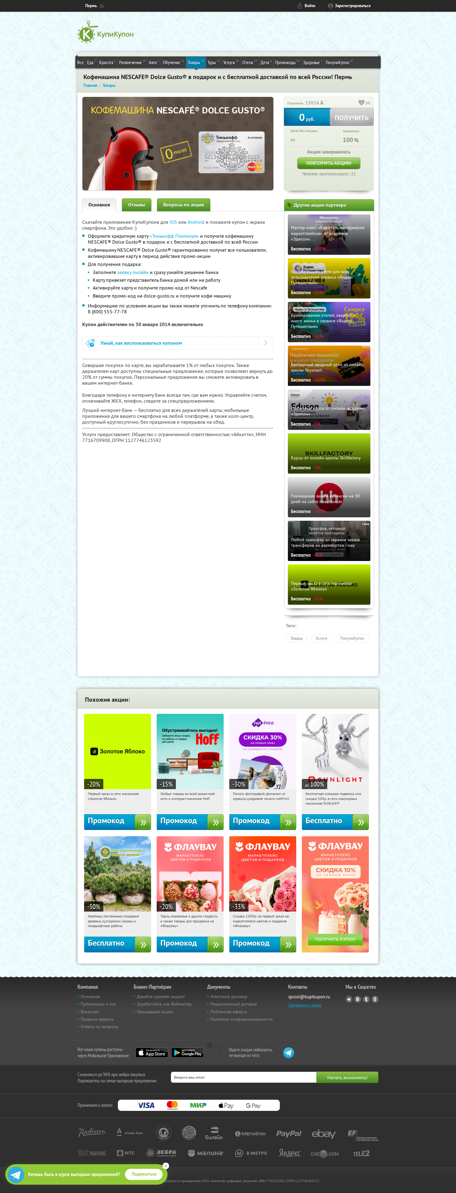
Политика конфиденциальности (241, 1019)
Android (197, 222)
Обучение (173, 62)
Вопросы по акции (183, 204)
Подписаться (144, 1174)
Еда (91, 62)
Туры (214, 62)
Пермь (91, 5)
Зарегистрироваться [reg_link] (353, 5)
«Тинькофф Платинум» (174, 236)
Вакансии (90, 1011)
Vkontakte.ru (357, 999)
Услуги (231, 62)
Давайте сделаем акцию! (161, 996)
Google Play (187, 1053)
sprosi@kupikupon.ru (309, 997)
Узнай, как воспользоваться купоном (141, 343)
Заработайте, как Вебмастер (164, 1004)
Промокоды (287, 62)
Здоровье (312, 62)
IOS (173, 222)
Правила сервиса (97, 1019)
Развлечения (132, 62)
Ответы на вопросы (99, 1026)
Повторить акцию (328, 163)
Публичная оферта (228, 1011)
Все (80, 62)
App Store (152, 1053)
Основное (99, 204)
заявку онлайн (133, 272)
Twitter (366, 999)
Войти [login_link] (310, 5)
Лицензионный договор (233, 1004)
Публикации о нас (98, 1004)
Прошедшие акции (155, 1011)
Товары (196, 62)
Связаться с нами (304, 1005)
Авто (154, 62)
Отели (249, 62)
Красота (107, 62)
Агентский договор (228, 996)
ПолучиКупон (339, 62)
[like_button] (362, 103)
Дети (266, 62)
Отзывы (136, 204)
